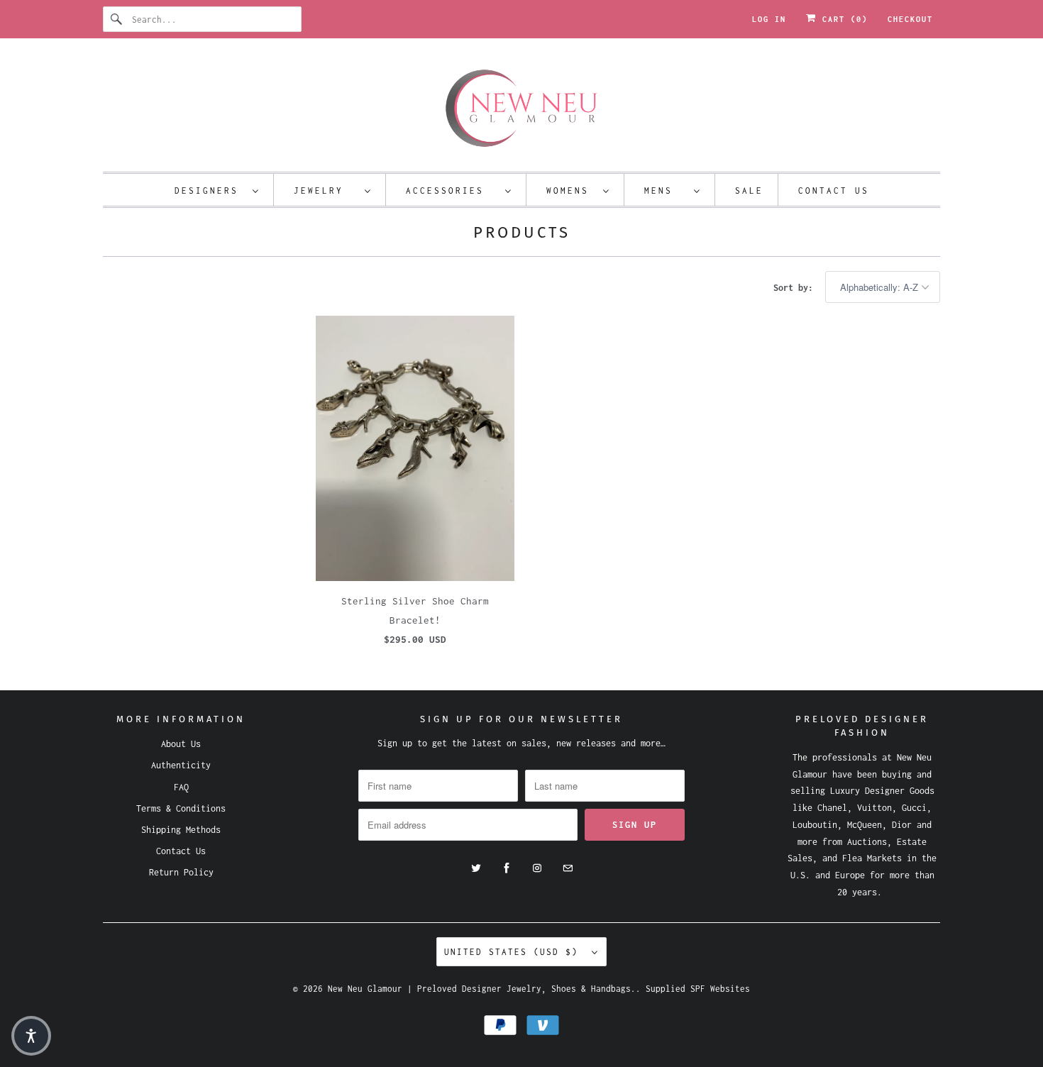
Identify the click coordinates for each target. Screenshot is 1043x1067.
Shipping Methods (181, 829)
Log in (769, 19)
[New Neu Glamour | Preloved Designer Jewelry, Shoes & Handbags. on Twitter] (476, 868)
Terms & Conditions (181, 808)
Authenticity (181, 765)
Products (521, 232)
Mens (665, 190)
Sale (749, 190)
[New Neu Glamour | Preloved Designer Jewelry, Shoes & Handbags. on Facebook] (506, 868)
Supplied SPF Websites (698, 988)
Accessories (452, 190)
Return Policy (181, 872)
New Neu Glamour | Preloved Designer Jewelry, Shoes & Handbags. (482, 988)
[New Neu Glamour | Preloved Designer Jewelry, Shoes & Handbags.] (521, 108)
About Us (181, 744)
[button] (31, 1036)
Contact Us (833, 190)
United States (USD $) (514, 951)
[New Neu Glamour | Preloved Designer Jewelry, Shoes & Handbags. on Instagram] (537, 868)
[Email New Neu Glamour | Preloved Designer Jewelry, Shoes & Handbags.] (567, 868)
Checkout (910, 19)
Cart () (842, 19)
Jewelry (326, 190)
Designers (210, 190)
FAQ (181, 787)
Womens (571, 190)
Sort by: (795, 287)
